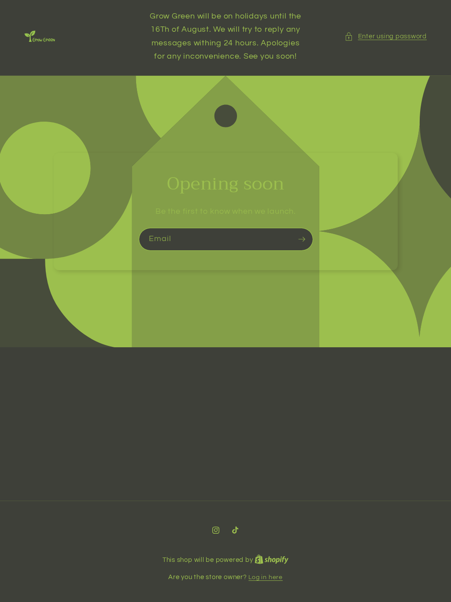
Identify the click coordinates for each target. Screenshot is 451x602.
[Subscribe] (301, 239)
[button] (385, 36)
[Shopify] (271, 560)
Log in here (265, 577)
